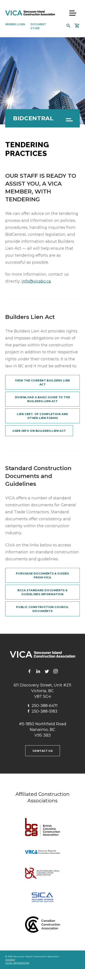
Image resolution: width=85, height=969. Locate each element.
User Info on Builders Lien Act (39, 430)
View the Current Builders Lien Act (42, 382)
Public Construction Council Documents (42, 609)
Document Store (38, 26)
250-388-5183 (42, 711)
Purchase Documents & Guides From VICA (42, 575)
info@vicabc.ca (36, 281)
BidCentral (33, 118)
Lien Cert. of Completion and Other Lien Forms (42, 416)
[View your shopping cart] (77, 25)
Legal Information (17, 963)
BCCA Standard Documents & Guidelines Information (42, 592)
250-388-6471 (43, 705)
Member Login (15, 24)
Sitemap (10, 959)
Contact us (42, 750)
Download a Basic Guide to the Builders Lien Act (42, 399)
